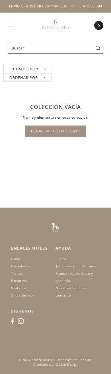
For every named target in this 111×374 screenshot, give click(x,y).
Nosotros (19, 280)
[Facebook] (12, 321)
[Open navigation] (11, 25)
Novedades (20, 266)
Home (16, 258)
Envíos (61, 258)
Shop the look (22, 295)
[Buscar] (98, 47)
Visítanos (19, 288)
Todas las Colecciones (55, 131)
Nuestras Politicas (71, 288)
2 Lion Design (67, 365)
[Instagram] (21, 321)
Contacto (63, 295)
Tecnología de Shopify (73, 360)
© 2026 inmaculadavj (35, 360)
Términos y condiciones (76, 266)
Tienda (17, 273)
